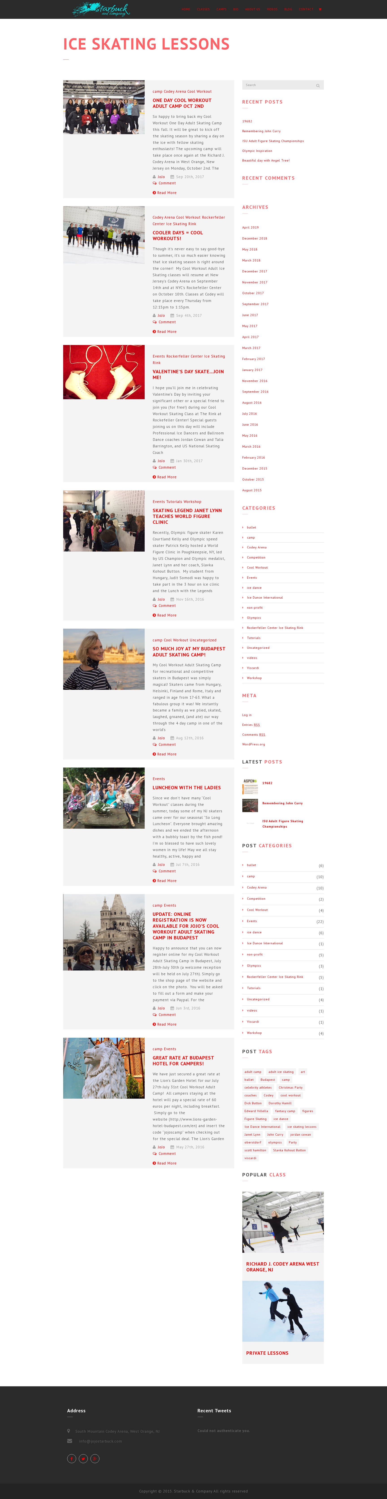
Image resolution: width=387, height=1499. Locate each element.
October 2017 (253, 293)
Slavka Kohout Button (289, 1150)
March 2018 (251, 260)
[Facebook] (71, 1458)
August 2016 (252, 403)
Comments (253, 735)
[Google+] (94, 1458)
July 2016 (249, 414)
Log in (247, 715)
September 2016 (255, 392)
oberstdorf (253, 1142)
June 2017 (250, 315)
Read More (167, 192)
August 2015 (252, 490)
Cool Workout (199, 91)
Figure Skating (256, 1119)
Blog (288, 9)
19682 (247, 121)
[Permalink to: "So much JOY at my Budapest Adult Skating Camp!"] (104, 659)
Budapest (268, 1080)
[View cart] (320, 9)
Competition (256, 557)
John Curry (275, 1134)
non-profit (255, 608)
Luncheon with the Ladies (187, 787)
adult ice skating (281, 1072)
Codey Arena (175, 91)
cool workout (291, 1095)
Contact (306, 9)
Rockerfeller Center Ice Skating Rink (275, 628)
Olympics (254, 618)
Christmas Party (291, 1087)
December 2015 (254, 468)
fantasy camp (285, 1111)
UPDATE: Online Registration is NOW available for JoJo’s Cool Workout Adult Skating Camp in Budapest (186, 926)
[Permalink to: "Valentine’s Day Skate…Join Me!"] (104, 372)
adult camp (253, 1072)
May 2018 (250, 249)
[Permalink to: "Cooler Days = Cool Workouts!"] (104, 235)
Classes (203, 9)
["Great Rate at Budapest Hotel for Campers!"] (104, 1068)
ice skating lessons (302, 1127)
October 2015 (253, 479)
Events (159, 356)
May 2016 (250, 436)
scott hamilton (255, 1150)
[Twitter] (83, 1458)
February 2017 (253, 359)
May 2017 (250, 326)
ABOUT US (252, 9)
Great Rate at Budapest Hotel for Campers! (183, 1061)
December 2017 (254, 271)
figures (307, 1111)
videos (252, 658)
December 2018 (254, 238)
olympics (275, 1142)
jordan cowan (300, 1134)
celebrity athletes (258, 1087)
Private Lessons (267, 1353)
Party (293, 1142)
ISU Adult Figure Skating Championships (273, 141)
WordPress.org (253, 744)
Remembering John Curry (261, 131)
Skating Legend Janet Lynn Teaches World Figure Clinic (187, 516)
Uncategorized (203, 640)
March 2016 (251, 446)
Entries (251, 725)
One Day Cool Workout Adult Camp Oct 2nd (182, 103)
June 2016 (250, 425)
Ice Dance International (265, 597)
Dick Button (253, 1103)
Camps (222, 9)
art (303, 1072)
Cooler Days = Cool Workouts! (178, 235)
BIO (236, 9)
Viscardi (253, 668)
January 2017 (252, 370)
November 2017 (255, 282)
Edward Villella (256, 1111)
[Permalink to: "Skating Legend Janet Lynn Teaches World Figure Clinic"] (104, 521)
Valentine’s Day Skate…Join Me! (188, 374)
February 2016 (253, 457)
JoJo (161, 176)
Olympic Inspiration (257, 151)
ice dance (254, 588)
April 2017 (250, 337)
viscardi (250, 1158)
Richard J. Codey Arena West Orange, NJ (282, 1267)
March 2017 (251, 348)
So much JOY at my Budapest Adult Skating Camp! (189, 651)
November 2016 (255, 381)
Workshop (193, 501)
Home (186, 9)
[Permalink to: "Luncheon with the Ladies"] (104, 798)
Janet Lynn (252, 1134)
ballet (251, 527)
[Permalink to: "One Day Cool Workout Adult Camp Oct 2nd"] (104, 107)
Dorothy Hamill (280, 1103)
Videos (272, 9)
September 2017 (255, 304)
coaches (251, 1095)
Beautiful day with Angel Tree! (266, 160)
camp (158, 91)
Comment (166, 183)
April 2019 (250, 227)
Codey (269, 1095)
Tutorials (174, 501)
